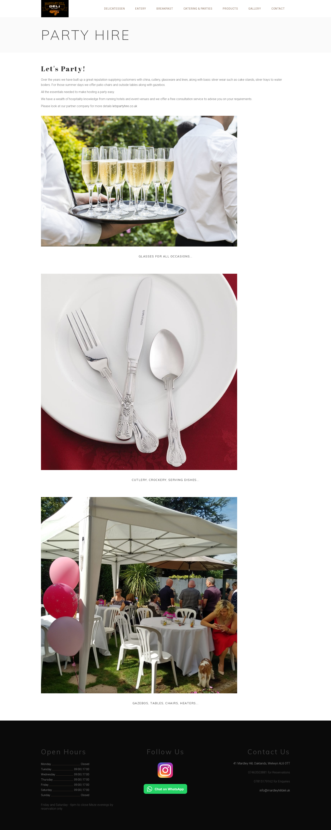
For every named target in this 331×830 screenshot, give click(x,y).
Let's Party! (63, 68)
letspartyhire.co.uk (124, 106)
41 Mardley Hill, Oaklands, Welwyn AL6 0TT (261, 763)
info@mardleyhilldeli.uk (275, 790)
